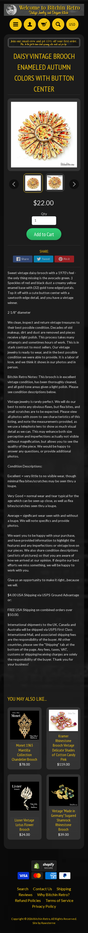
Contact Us (42, 888)
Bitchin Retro (41, 918)
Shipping (64, 888)
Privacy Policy (44, 906)
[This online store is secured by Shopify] (44, 868)
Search (22, 888)
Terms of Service (59, 900)
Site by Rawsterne (44, 922)
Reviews (26, 894)
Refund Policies (28, 900)
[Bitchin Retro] (44, 10)
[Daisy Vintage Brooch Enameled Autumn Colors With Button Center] (33, 183)
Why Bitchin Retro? (53, 894)
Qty (44, 214)
